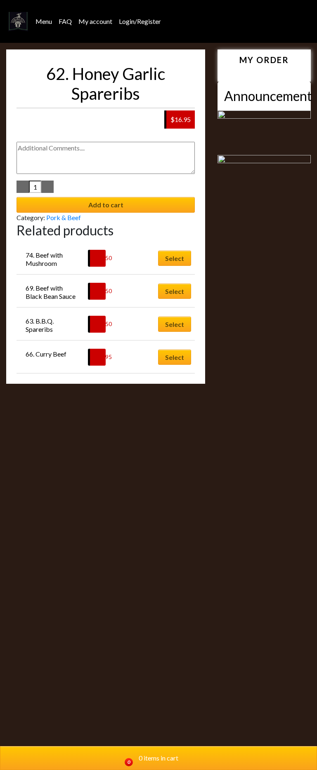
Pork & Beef (63, 217)
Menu (43, 21)
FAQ (65, 21)
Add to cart (105, 205)
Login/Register (140, 21)
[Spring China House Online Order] (18, 21)
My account (95, 21)
